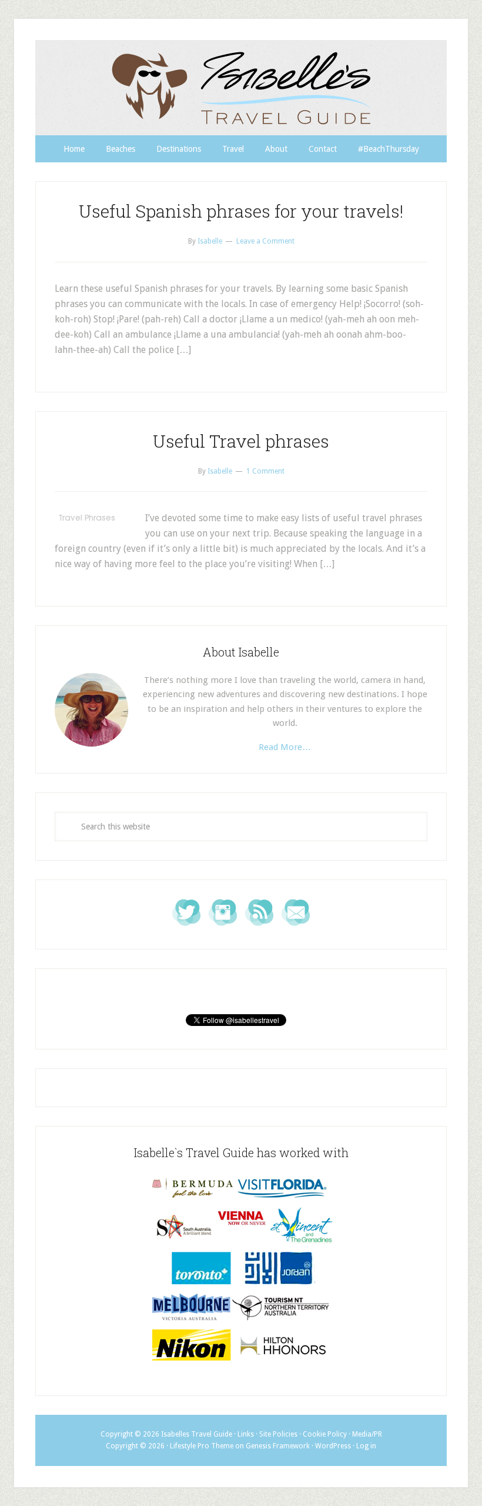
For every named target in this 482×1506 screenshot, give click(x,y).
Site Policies (278, 1434)
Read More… (285, 747)
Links (245, 1434)
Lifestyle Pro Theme (201, 1446)
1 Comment (265, 471)
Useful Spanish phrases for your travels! (241, 210)
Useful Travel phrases (241, 440)
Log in (366, 1446)
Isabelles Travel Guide (241, 87)
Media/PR (367, 1434)
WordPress (333, 1446)
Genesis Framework (278, 1446)
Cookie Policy (325, 1434)
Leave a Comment (265, 241)
